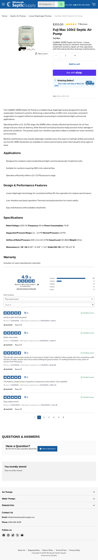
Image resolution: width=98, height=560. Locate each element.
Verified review (88, 313)
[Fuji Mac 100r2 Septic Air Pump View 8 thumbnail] (24, 72)
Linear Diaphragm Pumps (40, 16)
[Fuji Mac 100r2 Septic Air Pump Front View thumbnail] (6, 63)
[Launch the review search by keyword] (93, 305)
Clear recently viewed (13, 470)
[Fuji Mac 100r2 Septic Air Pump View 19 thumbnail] (32, 90)
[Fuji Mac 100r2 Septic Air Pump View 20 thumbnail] (41, 90)
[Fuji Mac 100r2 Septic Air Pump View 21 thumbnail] (6, 99)
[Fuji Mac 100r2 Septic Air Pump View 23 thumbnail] (24, 99)
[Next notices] (63, 417)
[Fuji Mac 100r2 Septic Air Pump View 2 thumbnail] (15, 63)
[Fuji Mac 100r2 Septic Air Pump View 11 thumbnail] (6, 81)
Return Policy (48, 550)
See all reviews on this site (26, 289)
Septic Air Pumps (18, 16)
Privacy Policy (74, 550)
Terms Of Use (61, 550)
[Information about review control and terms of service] (38, 285)
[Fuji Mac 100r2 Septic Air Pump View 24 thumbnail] (32, 99)
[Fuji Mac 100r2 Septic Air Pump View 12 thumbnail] (15, 81)
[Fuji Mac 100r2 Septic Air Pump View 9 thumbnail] (32, 72)
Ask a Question (49, 449)
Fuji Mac (56, 38)
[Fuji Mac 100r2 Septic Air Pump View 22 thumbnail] (15, 99)
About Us (21, 550)
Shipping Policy (34, 550)
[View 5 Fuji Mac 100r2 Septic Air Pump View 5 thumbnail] (41, 63)
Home (4, 16)
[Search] (61, 4)
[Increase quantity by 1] (75, 55)
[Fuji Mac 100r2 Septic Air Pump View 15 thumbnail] (41, 81)
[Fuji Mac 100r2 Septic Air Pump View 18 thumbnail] (24, 90)
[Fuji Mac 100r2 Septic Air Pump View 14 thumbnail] (32, 81)
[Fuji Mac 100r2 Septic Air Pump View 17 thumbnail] (15, 90)
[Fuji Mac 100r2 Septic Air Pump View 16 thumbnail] (6, 90)
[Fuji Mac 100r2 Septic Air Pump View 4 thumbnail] (32, 63)
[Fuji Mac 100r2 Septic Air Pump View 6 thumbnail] (6, 72)
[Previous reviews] (35, 417)
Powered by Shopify (49, 555)
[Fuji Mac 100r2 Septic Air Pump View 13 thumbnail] (24, 81)
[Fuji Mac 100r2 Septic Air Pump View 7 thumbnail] (15, 72)
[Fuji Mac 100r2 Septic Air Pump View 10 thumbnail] (41, 72)
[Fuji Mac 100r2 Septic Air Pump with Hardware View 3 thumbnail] (24, 63)
